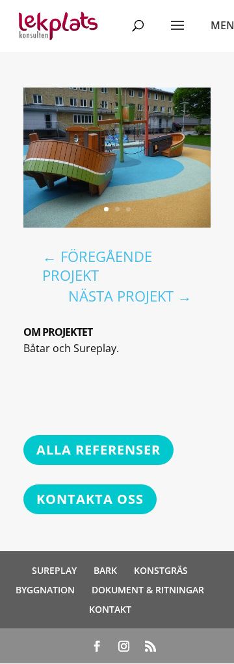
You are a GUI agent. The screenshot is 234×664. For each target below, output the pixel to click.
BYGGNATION (45, 590)
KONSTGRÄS (161, 570)
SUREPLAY (54, 570)
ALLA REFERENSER (98, 449)
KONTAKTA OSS (90, 499)
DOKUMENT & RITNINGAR (148, 590)
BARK (105, 570)
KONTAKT (110, 609)
